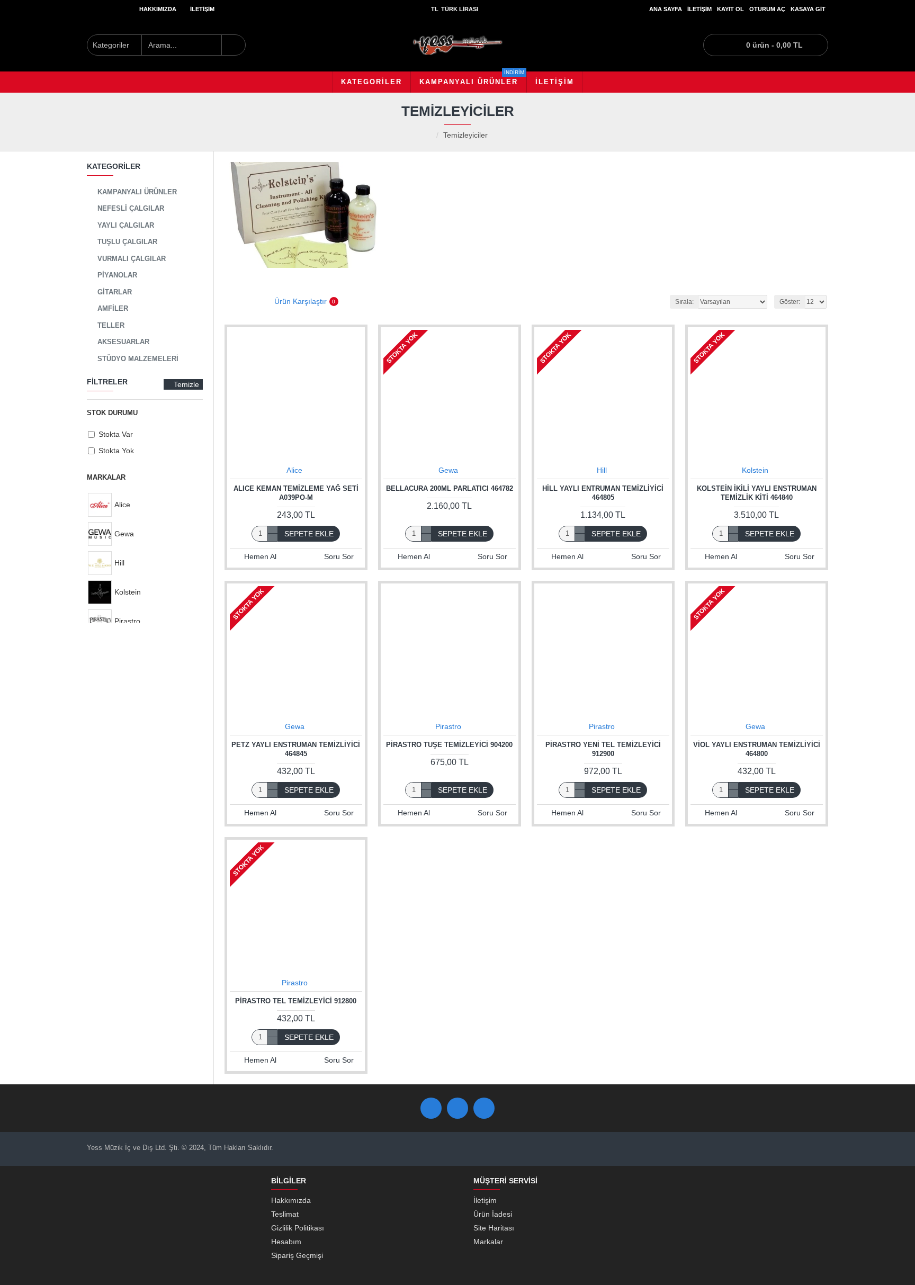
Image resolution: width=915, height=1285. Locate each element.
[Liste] (247, 301)
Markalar (106, 477)
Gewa (448, 470)
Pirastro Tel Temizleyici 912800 (295, 1001)
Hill (602, 470)
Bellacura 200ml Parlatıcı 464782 (449, 488)
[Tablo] (231, 301)
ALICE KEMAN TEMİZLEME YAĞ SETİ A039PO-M (296, 492)
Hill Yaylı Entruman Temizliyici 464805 (602, 492)
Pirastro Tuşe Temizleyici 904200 (449, 745)
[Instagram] (484, 1108)
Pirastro (448, 726)
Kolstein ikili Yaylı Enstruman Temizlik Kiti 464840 (757, 492)
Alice (294, 470)
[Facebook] (431, 1108)
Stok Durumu (112, 413)
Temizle (186, 384)
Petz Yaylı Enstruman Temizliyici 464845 (295, 749)
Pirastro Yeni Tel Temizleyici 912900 (603, 749)
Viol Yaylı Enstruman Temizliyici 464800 (756, 749)
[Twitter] (457, 1108)
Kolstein (755, 470)
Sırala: (684, 301)
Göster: (789, 301)
